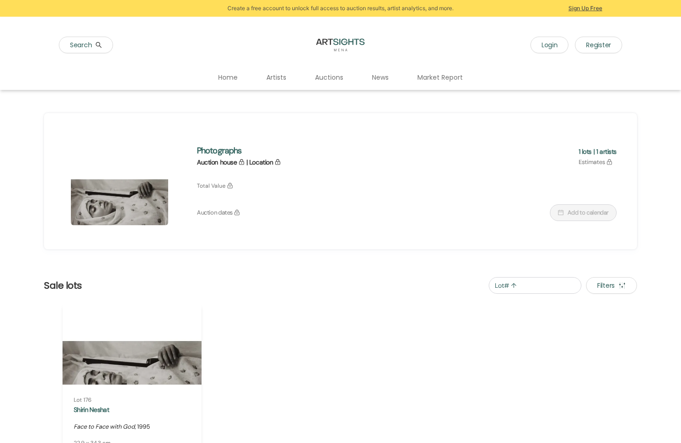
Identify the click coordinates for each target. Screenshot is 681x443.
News (380, 77)
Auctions (329, 77)
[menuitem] (228, 78)
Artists (276, 77)
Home (228, 77)
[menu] (340, 78)
